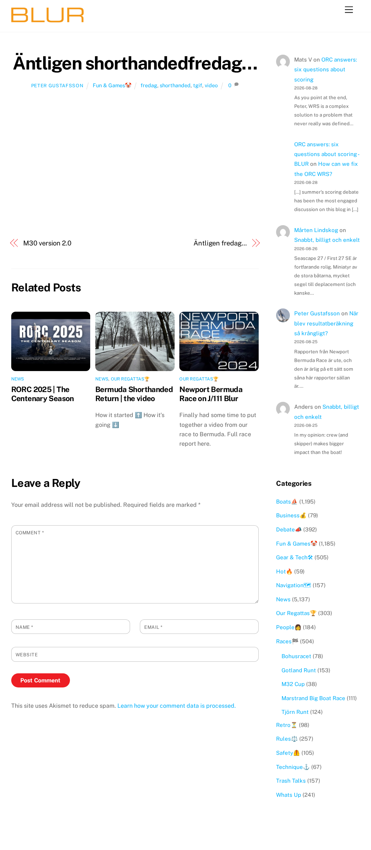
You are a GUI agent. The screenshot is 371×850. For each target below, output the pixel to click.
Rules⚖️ (287, 739)
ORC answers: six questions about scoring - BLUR (326, 154)
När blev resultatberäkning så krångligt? (326, 323)
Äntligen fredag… (220, 243)
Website (27, 654)
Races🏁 (287, 641)
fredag (149, 85)
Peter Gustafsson (57, 85)
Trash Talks (291, 781)
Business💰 (291, 515)
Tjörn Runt (295, 712)
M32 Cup (293, 684)
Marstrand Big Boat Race (313, 698)
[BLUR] (47, 19)
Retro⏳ (286, 725)
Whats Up (288, 795)
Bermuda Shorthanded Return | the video (134, 394)
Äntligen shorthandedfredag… (135, 62)
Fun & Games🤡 (112, 85)
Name (24, 627)
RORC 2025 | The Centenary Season (42, 394)
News (17, 379)
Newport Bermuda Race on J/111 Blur (210, 394)
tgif (197, 85)
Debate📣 (289, 529)
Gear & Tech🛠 (294, 557)
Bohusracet (296, 656)
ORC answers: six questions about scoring (325, 69)
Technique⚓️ (293, 767)
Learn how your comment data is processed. (176, 705)
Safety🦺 (288, 753)
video (211, 85)
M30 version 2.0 (47, 243)
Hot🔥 (284, 571)
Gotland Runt (299, 670)
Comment (30, 532)
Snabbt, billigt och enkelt (327, 240)
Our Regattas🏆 (130, 379)
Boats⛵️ (287, 501)
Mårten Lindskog (316, 230)
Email (153, 627)
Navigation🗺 (293, 585)
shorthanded (175, 85)
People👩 (288, 627)
